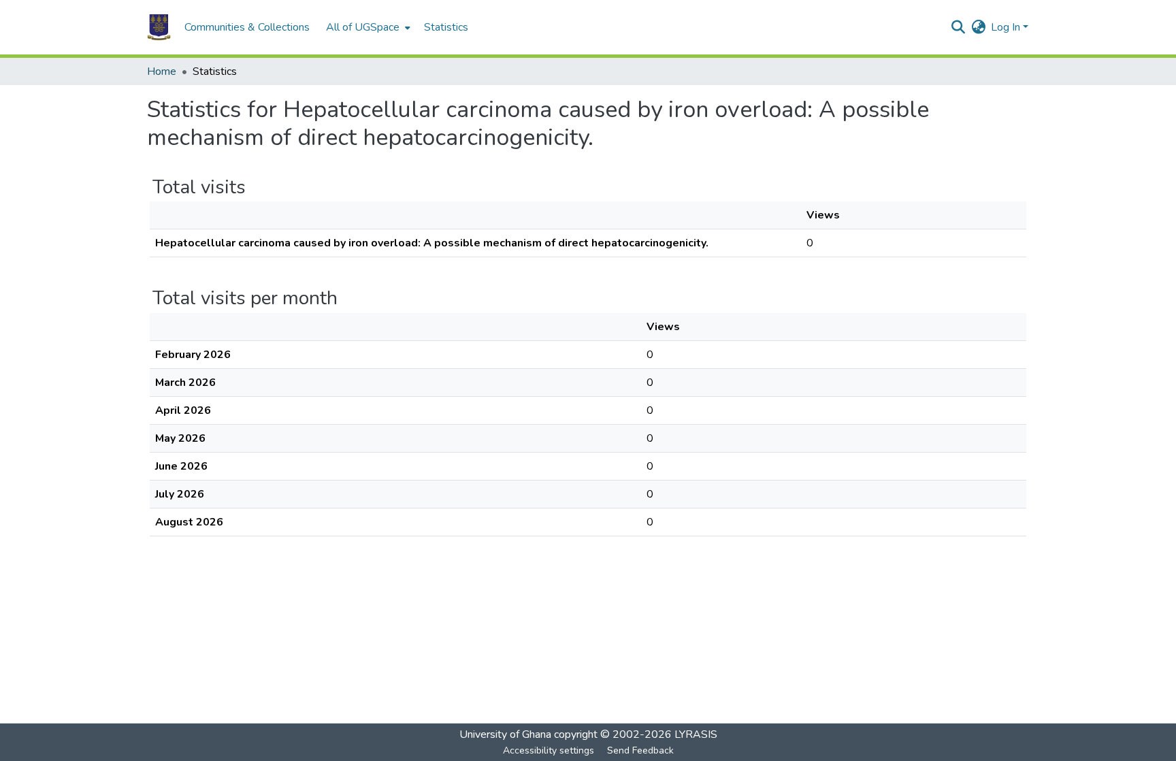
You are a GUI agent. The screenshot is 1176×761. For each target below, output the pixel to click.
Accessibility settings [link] (548, 750)
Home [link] (161, 71)
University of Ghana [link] (505, 734)
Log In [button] (1007, 27)
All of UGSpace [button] (362, 27)
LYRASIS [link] (695, 734)
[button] (159, 27)
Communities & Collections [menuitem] (247, 27)
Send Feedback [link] (640, 750)
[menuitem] (366, 27)
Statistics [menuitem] (446, 27)
